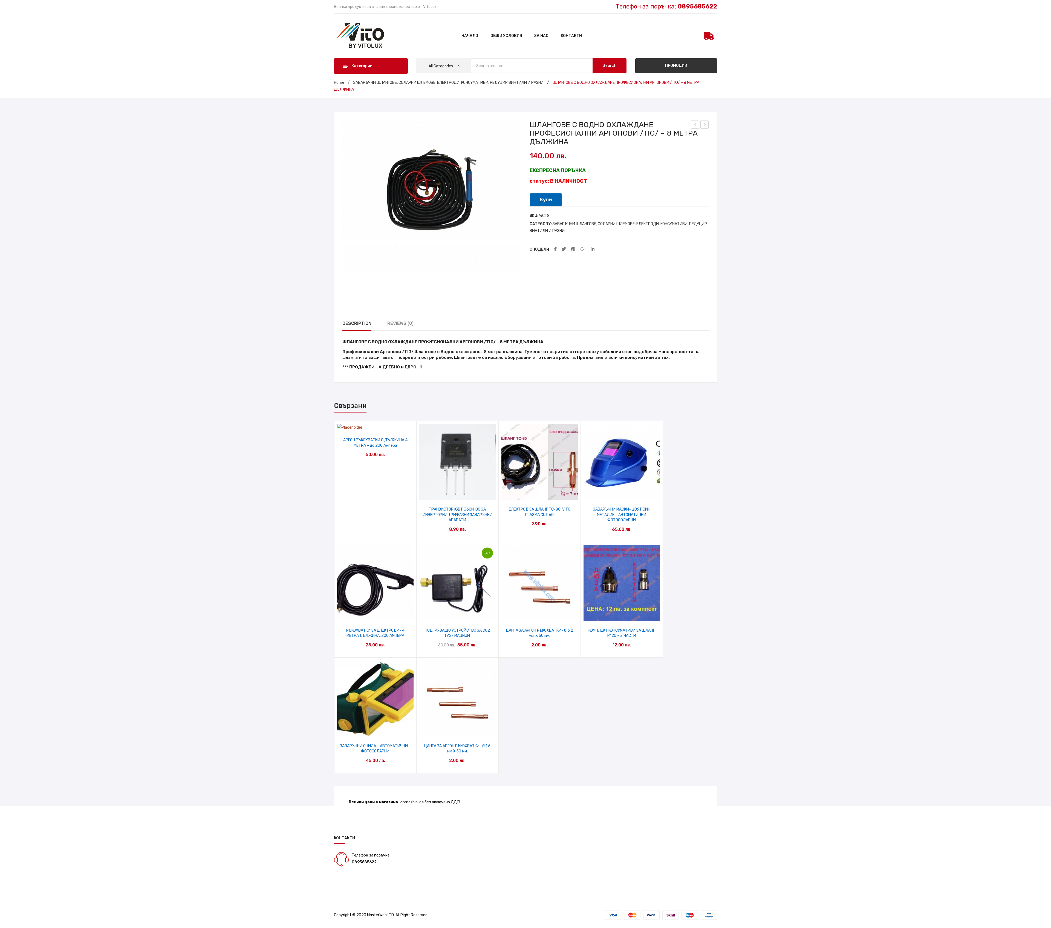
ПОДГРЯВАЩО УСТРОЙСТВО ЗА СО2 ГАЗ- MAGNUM (457, 633)
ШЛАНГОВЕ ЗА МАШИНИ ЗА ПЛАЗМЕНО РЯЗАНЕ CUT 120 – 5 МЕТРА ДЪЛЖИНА (695, 125)
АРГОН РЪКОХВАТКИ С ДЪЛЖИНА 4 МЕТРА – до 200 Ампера (375, 443)
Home (339, 82)
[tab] (356, 324)
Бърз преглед (375, 425)
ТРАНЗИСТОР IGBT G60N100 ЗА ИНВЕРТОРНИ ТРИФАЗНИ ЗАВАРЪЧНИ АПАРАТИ (457, 514)
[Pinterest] (573, 249)
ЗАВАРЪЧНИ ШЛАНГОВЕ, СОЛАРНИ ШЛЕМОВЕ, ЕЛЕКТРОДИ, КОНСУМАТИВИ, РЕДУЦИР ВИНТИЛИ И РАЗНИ (448, 82)
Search (609, 65)
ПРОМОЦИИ (676, 65)
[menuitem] (469, 36)
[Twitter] (564, 249)
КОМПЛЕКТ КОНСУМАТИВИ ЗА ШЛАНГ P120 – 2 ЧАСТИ (621, 633)
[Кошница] (709, 36)
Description (356, 323)
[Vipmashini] (363, 35)
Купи (546, 199)
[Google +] (583, 249)
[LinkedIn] (592, 249)
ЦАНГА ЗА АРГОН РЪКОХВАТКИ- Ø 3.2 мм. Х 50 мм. (539, 633)
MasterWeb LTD (380, 915)
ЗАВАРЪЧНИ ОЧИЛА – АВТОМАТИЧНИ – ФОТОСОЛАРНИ (375, 749)
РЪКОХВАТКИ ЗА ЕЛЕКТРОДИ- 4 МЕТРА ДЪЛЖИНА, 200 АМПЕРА (375, 633)
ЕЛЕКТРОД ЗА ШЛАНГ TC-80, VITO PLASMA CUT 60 (539, 512)
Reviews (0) (400, 323)
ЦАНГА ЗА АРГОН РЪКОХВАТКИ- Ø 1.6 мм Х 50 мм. (457, 749)
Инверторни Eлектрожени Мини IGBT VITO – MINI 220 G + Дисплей (705, 125)
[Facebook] (555, 249)
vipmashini (409, 802)
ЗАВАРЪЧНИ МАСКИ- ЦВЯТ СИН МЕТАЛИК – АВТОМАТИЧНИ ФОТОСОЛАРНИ (621, 514)
